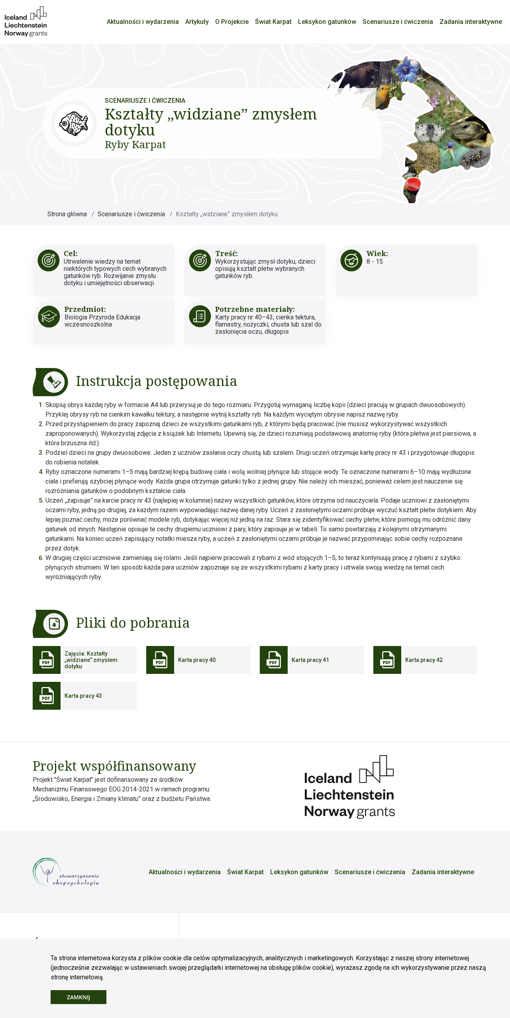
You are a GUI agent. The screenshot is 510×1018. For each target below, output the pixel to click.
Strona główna (67, 214)
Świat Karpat (273, 21)
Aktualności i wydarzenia (143, 21)
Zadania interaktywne (470, 21)
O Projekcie (232, 21)
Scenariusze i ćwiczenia (398, 21)
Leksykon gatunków (327, 21)
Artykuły (197, 21)
